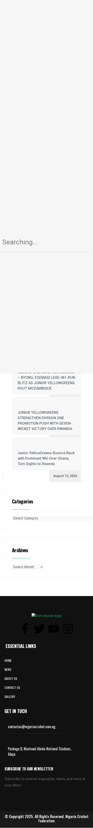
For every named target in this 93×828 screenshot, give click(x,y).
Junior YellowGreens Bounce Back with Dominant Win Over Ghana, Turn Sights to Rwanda (46, 458)
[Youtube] (53, 628)
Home (8, 660)
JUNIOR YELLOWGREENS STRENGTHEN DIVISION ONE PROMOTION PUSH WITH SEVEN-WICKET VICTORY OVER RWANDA (45, 420)
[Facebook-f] (24, 628)
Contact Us (12, 687)
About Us (11, 678)
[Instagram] (68, 628)
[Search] (82, 244)
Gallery (10, 696)
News (8, 669)
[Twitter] (39, 628)
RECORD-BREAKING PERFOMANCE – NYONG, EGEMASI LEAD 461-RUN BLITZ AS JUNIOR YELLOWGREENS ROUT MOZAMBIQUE (46, 380)
